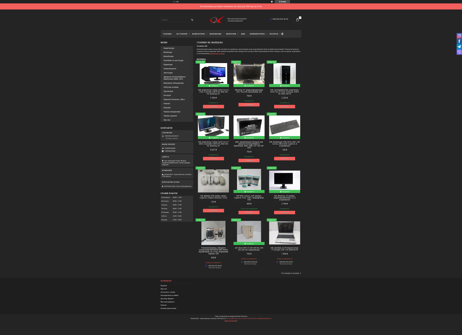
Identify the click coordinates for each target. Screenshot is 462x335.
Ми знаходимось (168, 302)
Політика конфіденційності (260, 318)
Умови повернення (172, 112)
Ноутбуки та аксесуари (173, 60)
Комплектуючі (257, 34)
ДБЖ (243, 34)
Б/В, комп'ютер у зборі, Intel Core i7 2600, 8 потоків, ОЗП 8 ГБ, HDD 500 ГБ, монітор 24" (213, 144)
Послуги (274, 34)
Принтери (168, 64)
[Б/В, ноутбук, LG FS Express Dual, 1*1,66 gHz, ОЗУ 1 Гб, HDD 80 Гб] (284, 233)
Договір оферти (167, 298)
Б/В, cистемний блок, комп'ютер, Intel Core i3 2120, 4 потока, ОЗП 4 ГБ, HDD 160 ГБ (284, 92)
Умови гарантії (170, 116)
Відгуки (167, 108)
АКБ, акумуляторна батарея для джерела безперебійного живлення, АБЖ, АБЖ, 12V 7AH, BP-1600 (249, 145)
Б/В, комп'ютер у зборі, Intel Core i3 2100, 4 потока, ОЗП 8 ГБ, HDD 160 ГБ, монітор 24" (213, 92)
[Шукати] (192, 20)
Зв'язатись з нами (168, 292)
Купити (215, 106)
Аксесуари (168, 73)
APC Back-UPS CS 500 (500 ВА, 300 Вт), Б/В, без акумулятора (249, 249)
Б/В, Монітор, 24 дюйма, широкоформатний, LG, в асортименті (285, 198)
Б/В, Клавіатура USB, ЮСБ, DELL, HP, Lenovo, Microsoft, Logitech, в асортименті (284, 144)
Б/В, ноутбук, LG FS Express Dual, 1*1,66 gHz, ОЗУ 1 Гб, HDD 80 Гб (285, 249)
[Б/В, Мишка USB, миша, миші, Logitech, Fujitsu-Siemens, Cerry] (213, 181)
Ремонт (167, 103)
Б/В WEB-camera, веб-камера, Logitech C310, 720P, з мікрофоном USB (249, 198)
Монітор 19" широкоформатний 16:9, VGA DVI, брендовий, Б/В (249, 91)
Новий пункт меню (168, 308)
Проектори (168, 91)
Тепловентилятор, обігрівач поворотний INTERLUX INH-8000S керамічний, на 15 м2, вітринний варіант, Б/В (213, 251)
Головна (167, 34)
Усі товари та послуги (290, 273)
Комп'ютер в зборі (217, 53)
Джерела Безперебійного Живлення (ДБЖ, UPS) (175, 78)
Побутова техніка (171, 87)
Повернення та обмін (169, 295)
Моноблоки (215, 34)
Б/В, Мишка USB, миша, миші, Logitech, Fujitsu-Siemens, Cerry (213, 197)
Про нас (167, 120)
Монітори (231, 34)
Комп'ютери (198, 34)
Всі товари (181, 34)
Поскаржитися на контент (237, 318)
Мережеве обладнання (174, 83)
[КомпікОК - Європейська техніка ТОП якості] (217, 20)
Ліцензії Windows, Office (174, 99)
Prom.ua (244, 316)
